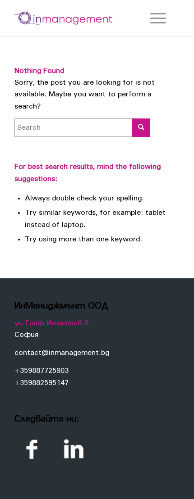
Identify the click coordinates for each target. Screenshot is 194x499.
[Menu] (153, 18)
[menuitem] (154, 18)
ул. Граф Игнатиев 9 (51, 323)
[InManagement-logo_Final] (80, 18)
